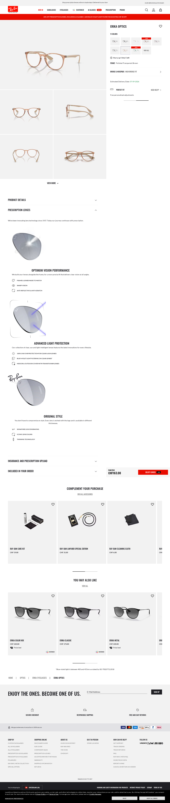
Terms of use (158, 787)
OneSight (64, 753)
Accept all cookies (152, 798)
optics (22, 677)
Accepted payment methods (45, 757)
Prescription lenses (42, 753)
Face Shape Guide (41, 743)
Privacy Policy (40, 794)
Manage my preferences (14, 798)
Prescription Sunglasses (18, 753)
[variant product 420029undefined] (125, 50)
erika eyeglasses (39, 677)
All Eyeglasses (13, 750)
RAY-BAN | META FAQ (120, 757)
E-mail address (93, 692)
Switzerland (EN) (34, 787)
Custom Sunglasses (15, 743)
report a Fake (118, 763)
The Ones (64, 750)
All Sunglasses (14, 746)
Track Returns (119, 750)
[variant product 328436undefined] (157, 41)
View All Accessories (85, 494)
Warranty (38, 760)
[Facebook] (156, 743)
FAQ (114, 753)
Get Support (118, 743)
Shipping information (43, 763)
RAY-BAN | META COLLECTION (18, 763)
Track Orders (118, 746)
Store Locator (93, 743)
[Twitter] (154, 743)
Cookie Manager (95, 794)
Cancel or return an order (124, 767)
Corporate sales (41, 750)
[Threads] (158, 743)
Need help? (155, 90)
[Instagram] (148, 743)
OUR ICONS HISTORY (68, 743)
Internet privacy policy (137, 787)
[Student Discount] (143, 743)
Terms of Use (53, 794)
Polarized (12, 760)
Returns (37, 767)
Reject (124, 798)
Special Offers (14, 767)
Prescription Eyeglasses (18, 757)
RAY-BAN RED (65, 746)
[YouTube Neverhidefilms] (152, 743)
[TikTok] (150, 743)
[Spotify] (160, 743)
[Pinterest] (162, 743)
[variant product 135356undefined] (115, 41)
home (10, 677)
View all (85, 585)
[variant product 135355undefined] (125, 41)
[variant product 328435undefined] (115, 50)
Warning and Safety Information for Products (112, 787)
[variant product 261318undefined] (136, 41)
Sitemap (149, 787)
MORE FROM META (120, 760)
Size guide (38, 746)
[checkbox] (160, 26)
